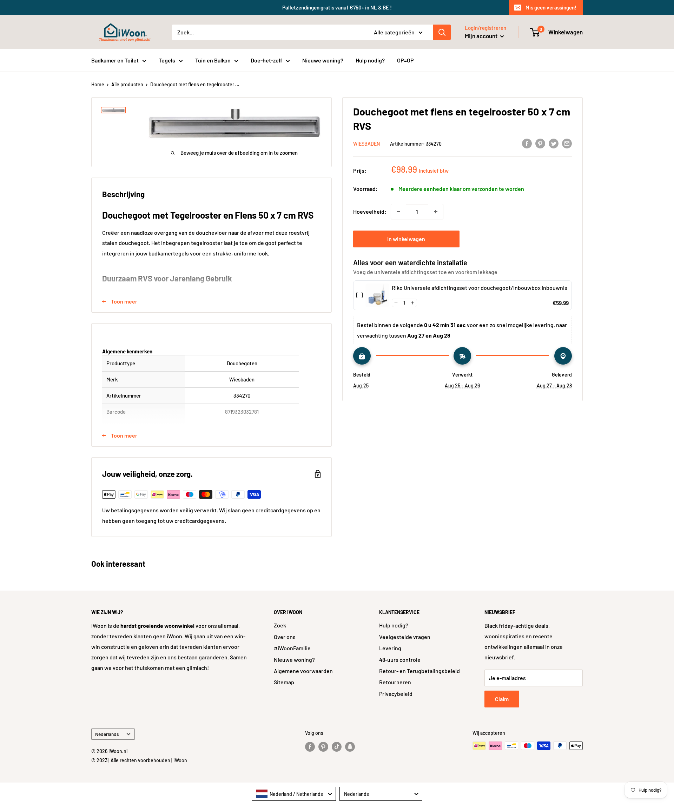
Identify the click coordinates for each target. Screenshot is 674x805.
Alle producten (127, 84)
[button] (396, 303)
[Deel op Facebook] (527, 143)
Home (97, 84)
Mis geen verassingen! (551, 7)
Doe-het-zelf (266, 60)
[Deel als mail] (567, 143)
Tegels (167, 60)
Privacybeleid (395, 693)
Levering (390, 648)
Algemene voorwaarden (303, 670)
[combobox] (294, 794)
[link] (377, 295)
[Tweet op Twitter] (554, 143)
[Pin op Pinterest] (540, 143)
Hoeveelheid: (369, 211)
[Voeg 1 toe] (435, 211)
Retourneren (395, 682)
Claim (502, 699)
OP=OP (405, 60)
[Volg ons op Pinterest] (323, 746)
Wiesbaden (366, 144)
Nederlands (107, 734)
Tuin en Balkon (213, 60)
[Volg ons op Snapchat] (350, 746)
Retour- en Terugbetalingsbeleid (419, 670)
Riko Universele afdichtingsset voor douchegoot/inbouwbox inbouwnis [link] (479, 287)
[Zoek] (442, 32)
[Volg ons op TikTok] (337, 746)
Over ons (285, 636)
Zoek (280, 625)
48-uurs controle (400, 659)
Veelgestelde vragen (404, 636)
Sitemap (284, 682)
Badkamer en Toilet (115, 60)
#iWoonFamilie (292, 648)
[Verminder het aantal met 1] (398, 211)
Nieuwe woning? (322, 60)
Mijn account (481, 35)
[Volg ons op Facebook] (310, 746)
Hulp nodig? (370, 60)
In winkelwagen (406, 238)
